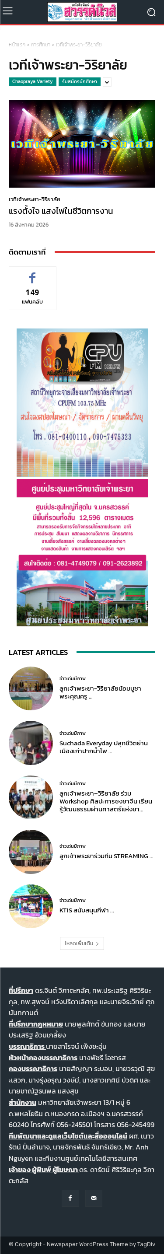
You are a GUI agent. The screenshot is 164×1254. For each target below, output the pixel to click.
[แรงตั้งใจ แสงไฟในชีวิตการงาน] (82, 144)
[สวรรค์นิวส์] (82, 12)
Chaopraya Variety (32, 81)
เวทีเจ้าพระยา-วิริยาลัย (34, 199)
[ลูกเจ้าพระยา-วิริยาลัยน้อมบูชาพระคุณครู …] (31, 689)
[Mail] (93, 1198)
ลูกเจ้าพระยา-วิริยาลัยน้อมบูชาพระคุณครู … (100, 692)
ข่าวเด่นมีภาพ (72, 678)
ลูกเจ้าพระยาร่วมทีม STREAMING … (106, 856)
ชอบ (32, 273)
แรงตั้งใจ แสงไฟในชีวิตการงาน (61, 211)
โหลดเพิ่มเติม (79, 943)
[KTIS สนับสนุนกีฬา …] (31, 906)
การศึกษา (40, 45)
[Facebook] (70, 1198)
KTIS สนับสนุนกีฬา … (86, 910)
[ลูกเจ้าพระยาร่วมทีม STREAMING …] (31, 852)
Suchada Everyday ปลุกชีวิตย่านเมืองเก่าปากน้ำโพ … (103, 747)
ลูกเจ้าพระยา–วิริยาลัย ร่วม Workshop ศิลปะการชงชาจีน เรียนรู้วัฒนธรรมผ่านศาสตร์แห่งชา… (105, 801)
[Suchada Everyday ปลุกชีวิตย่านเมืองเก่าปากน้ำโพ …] (31, 743)
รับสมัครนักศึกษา (79, 81)
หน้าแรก (17, 45)
